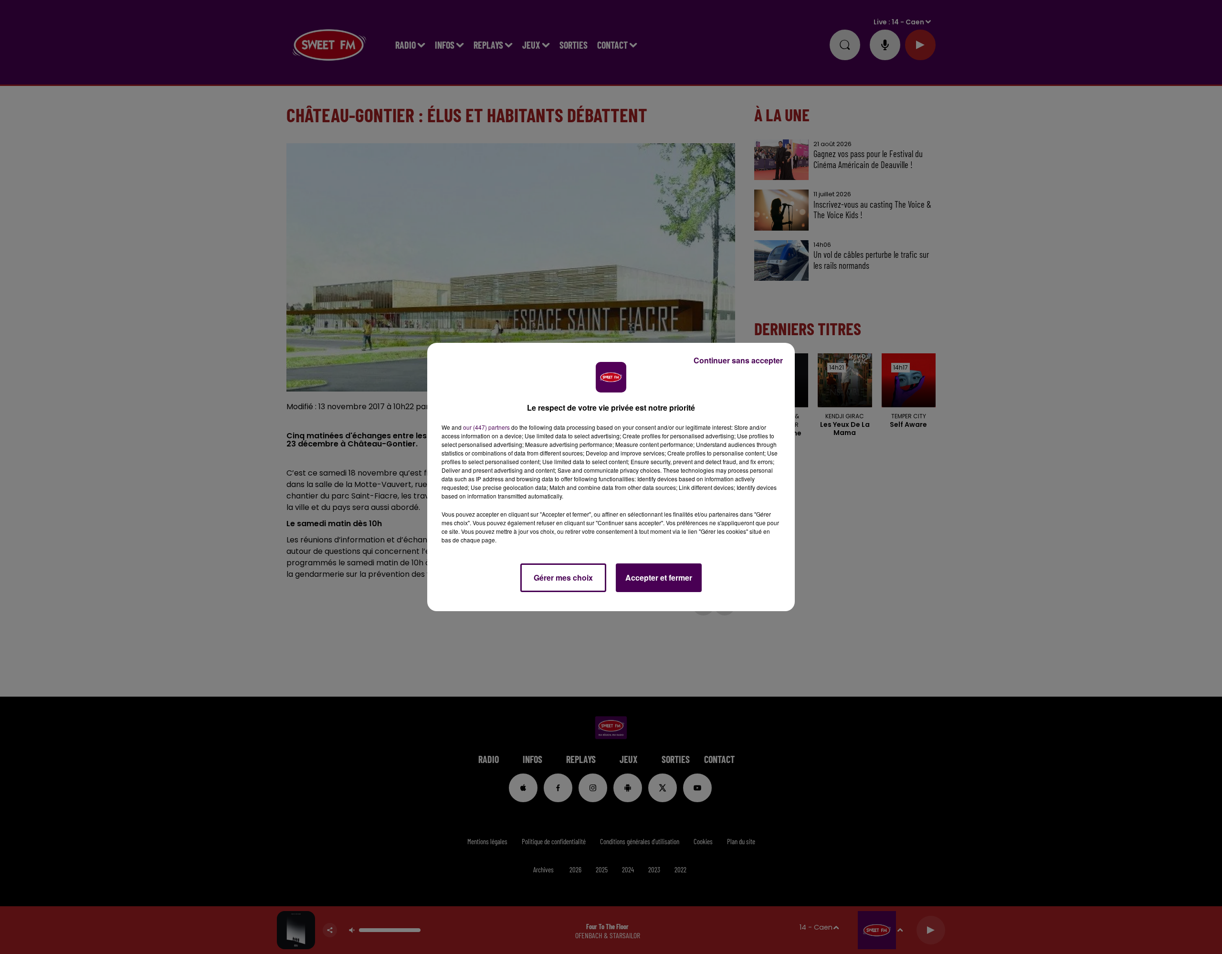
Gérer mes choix (563, 577)
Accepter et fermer (658, 577)
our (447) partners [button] (486, 427)
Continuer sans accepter (738, 360)
